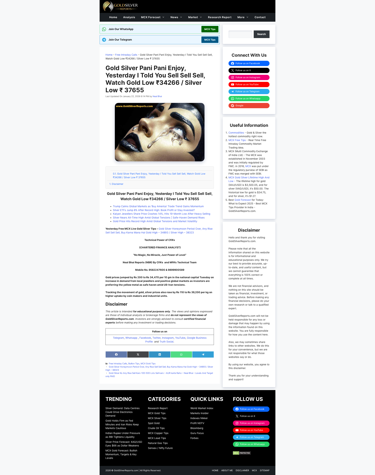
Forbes (194, 438)
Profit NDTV (197, 423)
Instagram (168, 337)
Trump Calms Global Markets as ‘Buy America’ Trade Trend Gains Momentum (158, 206)
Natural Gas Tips (158, 443)
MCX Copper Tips (158, 433)
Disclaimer (116, 183)
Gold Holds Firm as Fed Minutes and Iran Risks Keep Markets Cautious (122, 424)
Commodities (236, 132)
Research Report (220, 17)
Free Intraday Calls (126, 54)
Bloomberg (196, 428)
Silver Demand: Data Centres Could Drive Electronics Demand (122, 412)
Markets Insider (199, 413)
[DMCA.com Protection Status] (242, 453)
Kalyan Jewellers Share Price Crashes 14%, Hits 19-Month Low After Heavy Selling (161, 213)
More (241, 17)
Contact (260, 17)
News (174, 17)
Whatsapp (131, 337)
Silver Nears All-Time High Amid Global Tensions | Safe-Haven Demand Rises (159, 217)
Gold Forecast (243, 199)
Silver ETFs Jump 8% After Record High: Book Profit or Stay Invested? (154, 210)
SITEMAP (265, 470)
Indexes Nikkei (199, 418)
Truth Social (166, 341)
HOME (215, 470)
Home (113, 17)
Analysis (129, 17)
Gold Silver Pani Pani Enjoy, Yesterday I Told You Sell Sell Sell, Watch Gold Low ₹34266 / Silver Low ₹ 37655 (159, 175)
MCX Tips (209, 29)
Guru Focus (197, 433)
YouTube (180, 337)
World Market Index (201, 408)
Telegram (118, 337)
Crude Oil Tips (156, 428)
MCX (248, 166)
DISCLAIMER (242, 470)
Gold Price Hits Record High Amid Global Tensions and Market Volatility (155, 221)
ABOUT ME (227, 470)
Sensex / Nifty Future (160, 448)
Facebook (145, 337)
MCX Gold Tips (148, 363)
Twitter (156, 337)
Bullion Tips (133, 363)
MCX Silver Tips (157, 418)
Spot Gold (154, 423)
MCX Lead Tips (157, 438)
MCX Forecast (151, 17)
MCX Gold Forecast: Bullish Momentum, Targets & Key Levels (121, 454)
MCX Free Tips (237, 140)
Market (193, 17)
